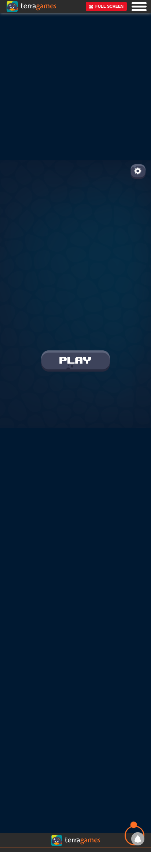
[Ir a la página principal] (12, 22)
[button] (139, 6)
